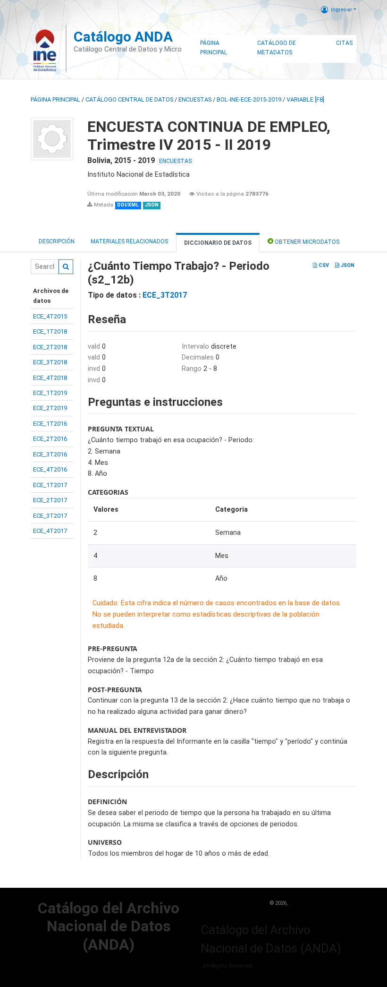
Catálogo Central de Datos (129, 99)
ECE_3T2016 (50, 454)
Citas (344, 43)
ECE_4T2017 (50, 530)
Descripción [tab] (57, 241)
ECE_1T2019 (50, 392)
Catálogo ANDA (123, 36)
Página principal (55, 99)
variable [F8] (305, 99)
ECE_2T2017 (50, 500)
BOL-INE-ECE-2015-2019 (249, 99)
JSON (346, 265)
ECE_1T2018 (50, 331)
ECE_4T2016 (50, 469)
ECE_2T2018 (50, 347)
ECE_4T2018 (50, 377)
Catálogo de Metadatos (276, 48)
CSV (323, 265)
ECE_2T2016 (50, 438)
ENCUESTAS (194, 99)
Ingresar (341, 9)
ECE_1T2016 (50, 423)
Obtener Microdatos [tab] (306, 242)
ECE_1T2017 (50, 485)
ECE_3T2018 (50, 362)
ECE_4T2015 (50, 316)
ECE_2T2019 (50, 408)
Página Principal (213, 48)
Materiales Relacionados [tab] (129, 241)
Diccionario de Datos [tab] (218, 243)
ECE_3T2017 (50, 515)
